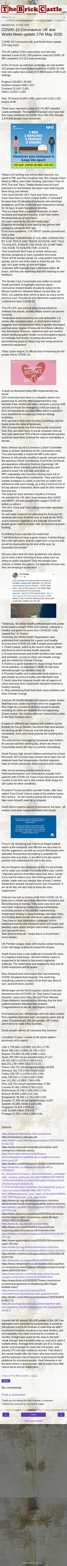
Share (6, 1381)
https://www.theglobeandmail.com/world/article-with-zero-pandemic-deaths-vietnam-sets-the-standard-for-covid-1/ (32, 1307)
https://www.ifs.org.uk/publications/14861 (25, 1223)
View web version (33, 1421)
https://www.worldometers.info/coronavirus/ (26, 1133)
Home (33, 1415)
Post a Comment (13, 1394)
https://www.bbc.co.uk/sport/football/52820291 (28, 1260)
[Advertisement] (33, 1440)
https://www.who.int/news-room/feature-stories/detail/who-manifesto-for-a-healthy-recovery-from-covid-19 (31, 1157)
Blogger (40, 1562)
